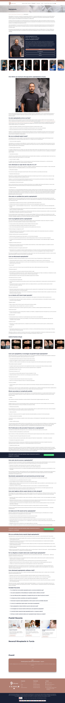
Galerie (42, 3)
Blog (48, 3)
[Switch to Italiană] (37, 700)
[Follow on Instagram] (51, 0)
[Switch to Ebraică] (35, 700)
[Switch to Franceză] (33, 700)
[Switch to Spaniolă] (28, 700)
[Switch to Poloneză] (40, 700)
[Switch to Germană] (23, 700)
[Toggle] (9, 590)
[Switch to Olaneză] (25, 700)
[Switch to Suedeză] (30, 700)
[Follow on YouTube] (14, 688)
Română (53, 3)
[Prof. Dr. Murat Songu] (12, 3)
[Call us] (54, 0)
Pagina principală (25, 3)
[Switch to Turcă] (20, 700)
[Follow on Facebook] (9, 686)
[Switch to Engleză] (21, 700)
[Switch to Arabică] (26, 700)
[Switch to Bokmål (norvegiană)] (38, 700)
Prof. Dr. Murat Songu (12, 14)
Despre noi (29, 3)
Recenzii (45, 3)
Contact (50, 3)
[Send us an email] (53, 0)
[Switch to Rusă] (45, 700)
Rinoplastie (33, 3)
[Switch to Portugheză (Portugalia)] (42, 700)
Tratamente (38, 3)
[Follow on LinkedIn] (18, 686)
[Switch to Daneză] (31, 700)
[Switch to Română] (43, 700)
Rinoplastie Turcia (20, 14)
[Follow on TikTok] (52, 0)
